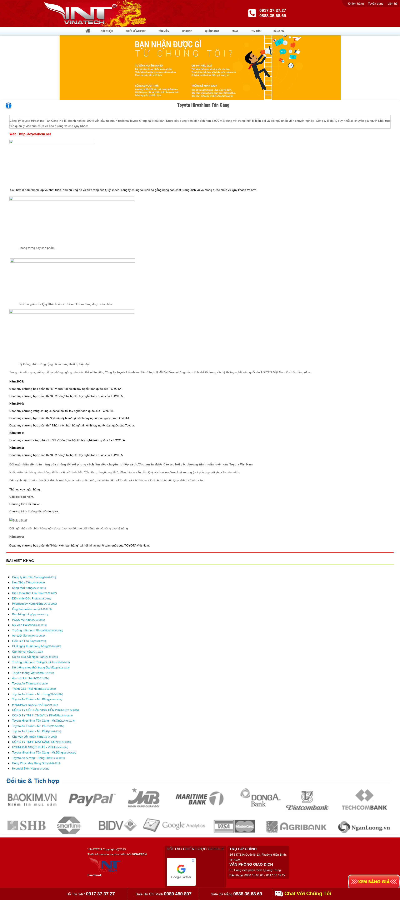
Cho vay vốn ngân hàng (34, 736)
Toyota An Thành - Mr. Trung (37, 694)
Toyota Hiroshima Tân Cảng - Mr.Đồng (44, 752)
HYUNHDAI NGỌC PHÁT (35, 704)
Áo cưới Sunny (28, 635)
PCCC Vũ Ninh (28, 619)
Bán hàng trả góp (30, 614)
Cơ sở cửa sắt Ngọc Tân (35, 656)
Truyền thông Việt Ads (33, 672)
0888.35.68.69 (272, 15)
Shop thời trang (29, 587)
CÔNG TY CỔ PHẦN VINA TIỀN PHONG (45, 710)
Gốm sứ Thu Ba (29, 641)
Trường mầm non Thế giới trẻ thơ (41, 662)
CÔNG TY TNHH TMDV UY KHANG (42, 715)
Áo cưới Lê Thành (30, 678)
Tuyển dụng (376, 3)
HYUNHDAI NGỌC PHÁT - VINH (40, 747)
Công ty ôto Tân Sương (34, 577)
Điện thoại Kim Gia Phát (34, 593)
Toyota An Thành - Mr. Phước (38, 726)
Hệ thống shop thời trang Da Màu (41, 667)
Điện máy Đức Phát (31, 598)
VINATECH (139, 854)
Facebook (95, 875)
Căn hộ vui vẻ (28, 651)
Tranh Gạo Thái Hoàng (34, 688)
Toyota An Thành (30, 683)
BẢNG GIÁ (279, 31)
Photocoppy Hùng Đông (34, 603)
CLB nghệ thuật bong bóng (36, 646)
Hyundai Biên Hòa (30, 768)
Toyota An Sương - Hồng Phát (38, 758)
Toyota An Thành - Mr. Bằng (37, 699)
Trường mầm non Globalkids (37, 630)
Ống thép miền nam (32, 609)
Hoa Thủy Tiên (28, 582)
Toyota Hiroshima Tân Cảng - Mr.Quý (43, 720)
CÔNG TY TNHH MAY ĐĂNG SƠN (41, 741)
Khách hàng (356, 3)
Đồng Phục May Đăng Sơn (36, 763)
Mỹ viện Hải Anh (29, 625)
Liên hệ (393, 3)
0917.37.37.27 (272, 10)
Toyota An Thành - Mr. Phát (36, 731)
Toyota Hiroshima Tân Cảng (203, 104)
